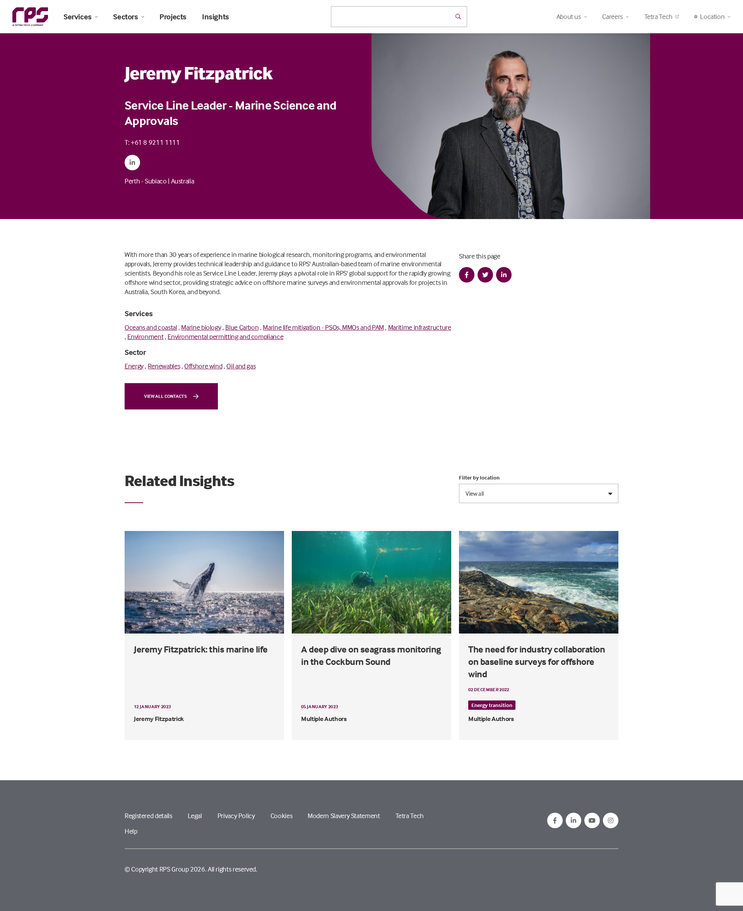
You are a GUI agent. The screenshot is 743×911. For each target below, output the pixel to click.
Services (77, 16)
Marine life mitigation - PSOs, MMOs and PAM (323, 327)
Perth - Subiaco (146, 180)
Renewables (164, 365)
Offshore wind (203, 365)
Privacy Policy (236, 815)
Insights (215, 16)
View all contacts (165, 396)
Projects (173, 16)
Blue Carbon (242, 327)
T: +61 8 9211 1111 (152, 142)
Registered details (148, 815)
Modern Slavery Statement (344, 815)
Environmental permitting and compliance (225, 336)
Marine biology (201, 327)
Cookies (281, 815)
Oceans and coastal (151, 327)
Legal (195, 815)
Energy (134, 365)
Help (131, 831)
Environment (145, 336)
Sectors (125, 16)
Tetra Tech (658, 16)
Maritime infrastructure (419, 327)
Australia (182, 180)
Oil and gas (240, 365)
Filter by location (479, 477)
